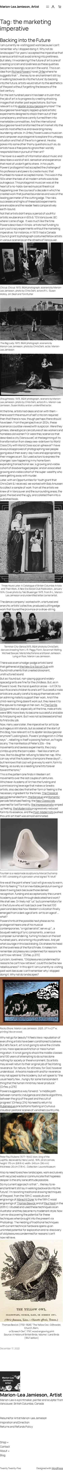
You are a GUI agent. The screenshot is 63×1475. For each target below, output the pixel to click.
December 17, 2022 (10, 1348)
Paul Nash (50, 1203)
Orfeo (41, 71)
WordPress (57, 1468)
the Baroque (35, 797)
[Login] (53, 6)
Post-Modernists (43, 812)
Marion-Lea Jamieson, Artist (19, 7)
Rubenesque (7, 1106)
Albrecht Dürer (25, 1199)
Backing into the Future (25, 40)
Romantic (54, 797)
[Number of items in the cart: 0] (59, 6)
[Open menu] (48, 7)
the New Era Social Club (33, 666)
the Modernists (22, 808)
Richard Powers (21, 71)
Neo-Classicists (45, 801)
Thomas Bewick (26, 1203)
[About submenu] (9, 1451)
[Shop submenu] (8, 1442)
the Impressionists (42, 804)
